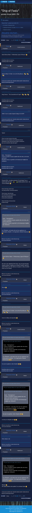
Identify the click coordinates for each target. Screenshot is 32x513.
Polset (8, 65)
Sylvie (21, 27)
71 (20, 40)
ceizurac (8, 172)
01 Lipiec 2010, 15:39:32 (6, 70)
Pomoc (10, 506)
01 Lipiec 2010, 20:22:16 (6, 303)
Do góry (3, 496)
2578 (24, 40)
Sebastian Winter (11, 206)
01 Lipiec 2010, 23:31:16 (6, 435)
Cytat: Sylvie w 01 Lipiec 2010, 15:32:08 (12, 253)
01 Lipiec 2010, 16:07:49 (6, 91)
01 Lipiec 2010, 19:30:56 (6, 177)
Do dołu (3, 40)
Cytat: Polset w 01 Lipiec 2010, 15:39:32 (12, 307)
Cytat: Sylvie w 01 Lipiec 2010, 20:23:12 (12, 383)
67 (13, 40)
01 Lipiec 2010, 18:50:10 (6, 152)
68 (15, 40)
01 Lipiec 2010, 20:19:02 (6, 284)
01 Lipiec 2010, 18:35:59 (6, 129)
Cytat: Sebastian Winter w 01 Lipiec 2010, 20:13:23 (14, 337)
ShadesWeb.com (19, 511)
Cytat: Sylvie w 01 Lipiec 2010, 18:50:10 (12, 215)
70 (19, 40)
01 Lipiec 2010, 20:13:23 (6, 211)
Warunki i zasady (15, 506)
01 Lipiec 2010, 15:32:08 (6, 51)
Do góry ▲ (21, 506)
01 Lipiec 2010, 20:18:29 (6, 249)
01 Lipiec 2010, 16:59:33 (6, 110)
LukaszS (8, 124)
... (12, 40)
